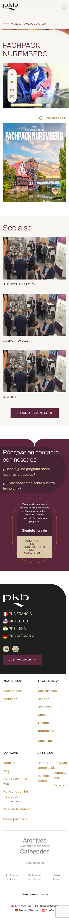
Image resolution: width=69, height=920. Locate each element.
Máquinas (44, 741)
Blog (6, 771)
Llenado (43, 699)
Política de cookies (12, 877)
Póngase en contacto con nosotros (32, 546)
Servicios (60, 785)
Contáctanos (20, 659)
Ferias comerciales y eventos (28, 23)
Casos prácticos (15, 819)
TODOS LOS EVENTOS (32, 412)
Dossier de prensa (16, 809)
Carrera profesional (45, 765)
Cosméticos (12, 691)
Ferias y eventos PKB (15, 781)
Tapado (43, 723)
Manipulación (47, 691)
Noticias (9, 763)
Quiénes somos (43, 778)
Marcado (43, 715)
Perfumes (10, 699)
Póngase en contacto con (60, 770)
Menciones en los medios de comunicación (16, 796)
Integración (45, 731)
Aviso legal (56, 877)
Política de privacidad (34, 877)
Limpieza (44, 707)
